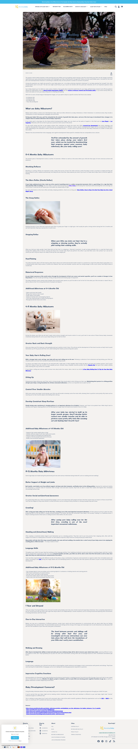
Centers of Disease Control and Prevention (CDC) (82, 90)
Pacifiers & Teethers (30, 730)
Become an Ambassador (57, 734)
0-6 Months (45, 728)
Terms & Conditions (76, 734)
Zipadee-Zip (91, 365)
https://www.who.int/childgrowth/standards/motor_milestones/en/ (45, 714)
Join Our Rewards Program (58, 739)
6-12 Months (45, 730)
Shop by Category (80, 6)
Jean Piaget (105, 121)
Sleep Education (95, 6)
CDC (40, 559)
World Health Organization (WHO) (53, 90)
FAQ (52, 726)
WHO (107, 698)
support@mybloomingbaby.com (107, 732)
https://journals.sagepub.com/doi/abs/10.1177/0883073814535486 (44, 711)
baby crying (72, 185)
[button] (116, 6)
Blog (52, 729)
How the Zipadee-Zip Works (58, 737)
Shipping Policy (75, 726)
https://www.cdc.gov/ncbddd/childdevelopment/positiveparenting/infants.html (48, 712)
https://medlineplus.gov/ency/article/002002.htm (40, 709)
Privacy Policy (74, 731)
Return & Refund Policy (77, 729)
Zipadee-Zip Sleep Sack (42, 6)
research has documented (90, 125)
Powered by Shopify (15, 745)
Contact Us (54, 731)
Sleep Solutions (29, 728)
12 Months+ (44, 733)
